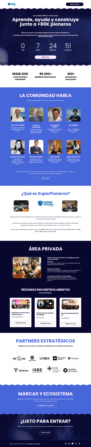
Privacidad (30, 444)
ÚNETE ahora (45, 57)
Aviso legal (37, 444)
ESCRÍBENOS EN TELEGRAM (45, 405)
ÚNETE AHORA (74, 4)
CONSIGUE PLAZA (20, 323)
